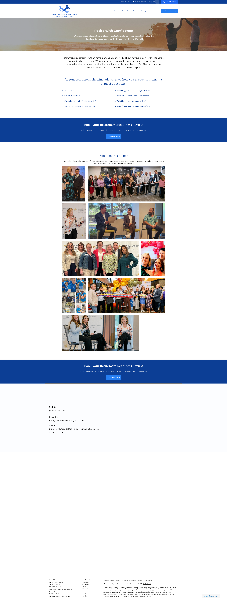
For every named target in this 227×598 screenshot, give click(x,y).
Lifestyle (84, 595)
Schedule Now (113, 137)
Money (84, 593)
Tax (83, 591)
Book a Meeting (171, 2)
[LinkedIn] (157, 2)
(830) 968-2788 (58, 584)
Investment (85, 585)
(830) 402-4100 (125, 2)
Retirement (85, 582)
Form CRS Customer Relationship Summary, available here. (133, 581)
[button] (116, 10)
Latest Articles (86, 597)
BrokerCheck (147, 584)
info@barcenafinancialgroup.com (145, 2)
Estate (84, 587)
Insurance (85, 589)
